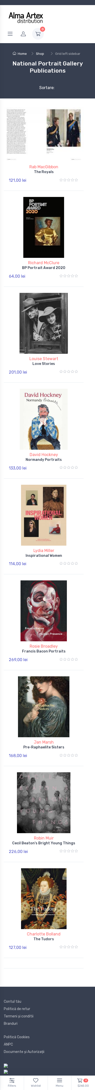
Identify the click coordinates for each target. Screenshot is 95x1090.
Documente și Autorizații (24, 1052)
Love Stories (43, 364)
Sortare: (42, 87)
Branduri (10, 1023)
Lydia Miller (43, 550)
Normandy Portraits (44, 460)
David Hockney (44, 454)
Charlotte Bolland (44, 934)
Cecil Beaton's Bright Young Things (43, 843)
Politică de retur (17, 1009)
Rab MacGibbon (43, 166)
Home (22, 54)
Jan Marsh (44, 742)
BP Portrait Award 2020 (43, 268)
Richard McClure (43, 262)
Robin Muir (44, 838)
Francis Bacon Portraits (44, 651)
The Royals (44, 172)
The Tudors (43, 939)
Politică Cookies (17, 1037)
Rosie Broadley (44, 646)
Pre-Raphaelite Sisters (43, 747)
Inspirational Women (44, 556)
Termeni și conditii (18, 1016)
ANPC (8, 1044)
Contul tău (12, 1001)
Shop (40, 54)
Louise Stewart (43, 358)
